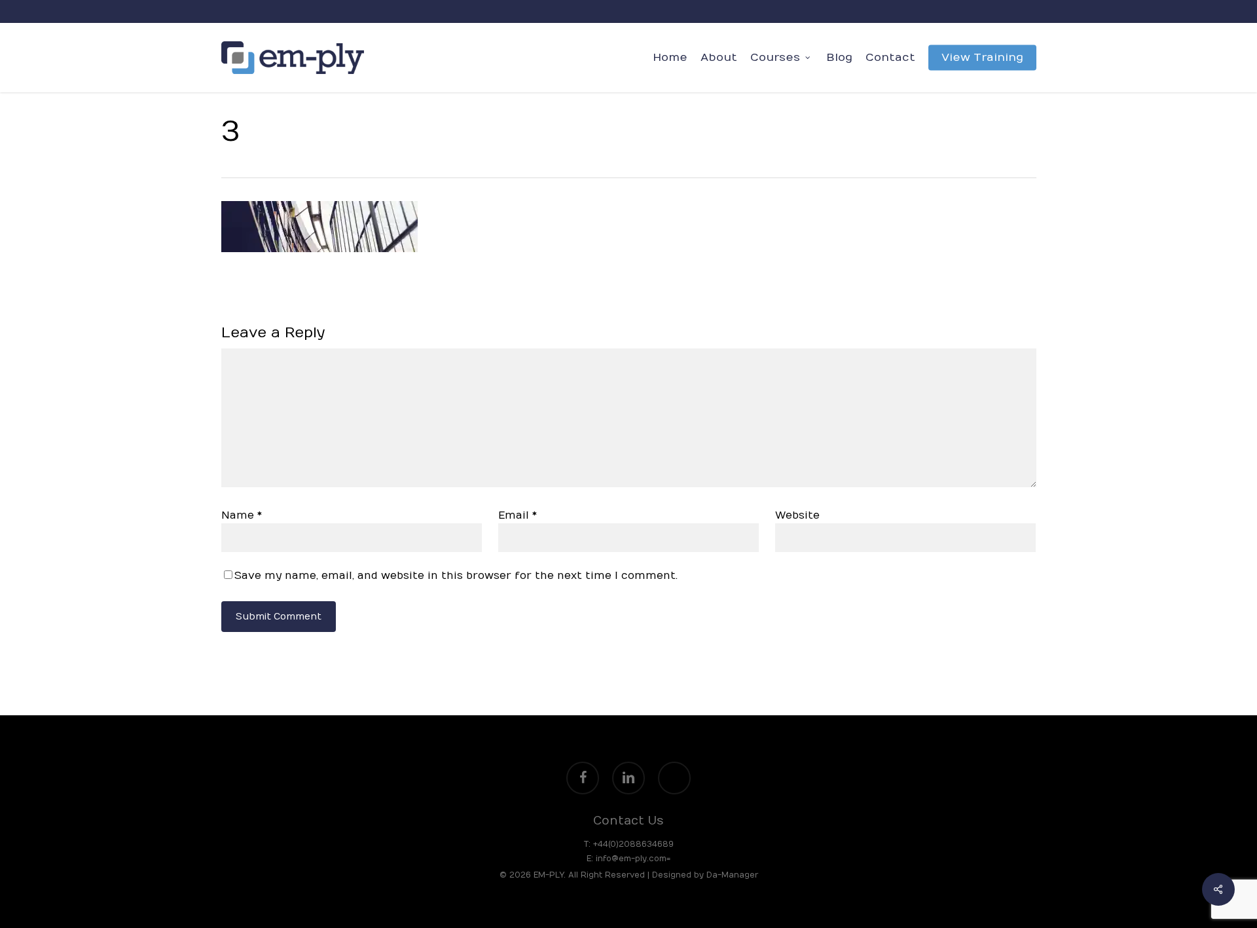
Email (517, 515)
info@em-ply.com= (631, 858)
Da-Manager (732, 875)
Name (241, 515)
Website (797, 515)
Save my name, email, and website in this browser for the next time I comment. (456, 576)
